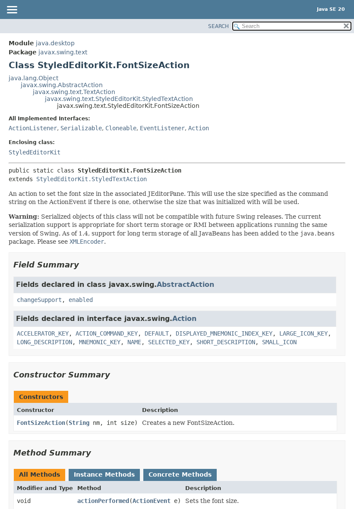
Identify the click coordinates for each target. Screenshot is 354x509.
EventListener (162, 128)
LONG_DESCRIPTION (44, 342)
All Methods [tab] (39, 474)
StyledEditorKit (34, 152)
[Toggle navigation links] (11, 10)
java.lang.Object (33, 78)
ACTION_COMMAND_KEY (107, 333)
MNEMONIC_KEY (99, 342)
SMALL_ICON (279, 342)
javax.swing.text (62, 52)
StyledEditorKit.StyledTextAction (91, 179)
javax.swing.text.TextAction (74, 91)
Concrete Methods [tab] (180, 474)
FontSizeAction (41, 422)
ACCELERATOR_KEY (43, 333)
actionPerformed (103, 500)
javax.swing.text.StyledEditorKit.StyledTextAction (119, 98)
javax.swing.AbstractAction (62, 85)
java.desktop (55, 43)
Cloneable (120, 128)
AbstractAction (185, 284)
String (79, 422)
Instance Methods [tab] (104, 474)
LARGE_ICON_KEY (303, 333)
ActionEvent (152, 500)
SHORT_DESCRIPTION (225, 342)
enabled (81, 299)
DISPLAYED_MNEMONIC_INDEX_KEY (224, 333)
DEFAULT (157, 333)
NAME (134, 342)
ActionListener (33, 128)
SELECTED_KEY (169, 342)
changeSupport (39, 299)
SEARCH (218, 26)
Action (198, 128)
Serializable (81, 128)
